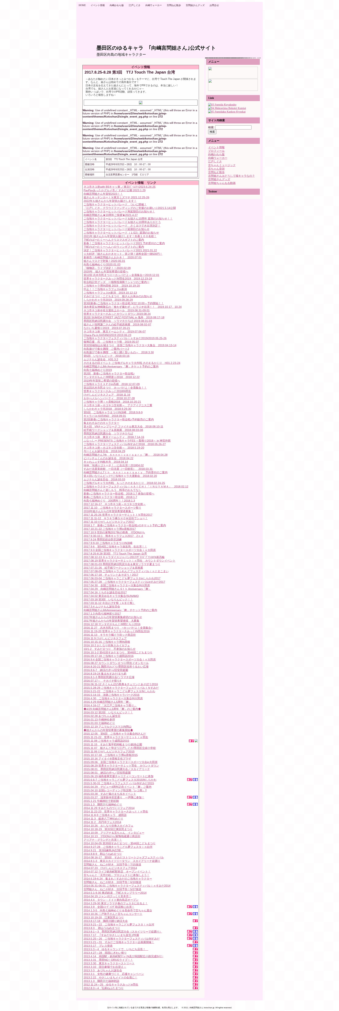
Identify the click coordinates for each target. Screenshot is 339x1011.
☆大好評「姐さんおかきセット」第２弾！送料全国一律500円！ (123, 253)
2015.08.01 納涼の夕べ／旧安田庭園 (107, 772)
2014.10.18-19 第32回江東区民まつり (108, 829)
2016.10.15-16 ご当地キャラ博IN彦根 (107, 641)
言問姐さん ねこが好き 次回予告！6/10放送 (112, 882)
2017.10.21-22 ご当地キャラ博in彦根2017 (110, 528)
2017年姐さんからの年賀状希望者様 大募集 (111, 620)
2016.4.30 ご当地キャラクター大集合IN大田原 (113, 698)
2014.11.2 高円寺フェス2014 (102, 822)
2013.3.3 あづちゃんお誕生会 (103, 970)
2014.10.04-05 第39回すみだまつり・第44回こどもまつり (120, 843)
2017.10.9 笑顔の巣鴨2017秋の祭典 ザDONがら (114, 532)
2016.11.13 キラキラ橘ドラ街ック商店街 (110, 634)
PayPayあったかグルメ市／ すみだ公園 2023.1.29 (115, 190)
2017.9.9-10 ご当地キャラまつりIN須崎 (108, 543)
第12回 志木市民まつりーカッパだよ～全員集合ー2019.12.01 (121, 275)
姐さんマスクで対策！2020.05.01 (104, 260)
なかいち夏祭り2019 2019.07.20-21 (107, 328)
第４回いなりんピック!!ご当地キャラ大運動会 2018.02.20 (120, 475)
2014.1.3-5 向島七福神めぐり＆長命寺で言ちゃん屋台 (118, 910)
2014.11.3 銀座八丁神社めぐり (103, 818)
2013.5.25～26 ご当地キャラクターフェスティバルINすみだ (122, 938)
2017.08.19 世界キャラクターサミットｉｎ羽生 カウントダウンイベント (129, 560)
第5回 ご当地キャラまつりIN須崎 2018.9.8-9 (113, 412)
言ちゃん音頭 (216, 168)
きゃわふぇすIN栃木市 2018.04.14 (106, 461)
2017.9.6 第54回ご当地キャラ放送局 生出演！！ (115, 546)
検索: (211, 127)
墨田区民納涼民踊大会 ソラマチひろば (108, 433)
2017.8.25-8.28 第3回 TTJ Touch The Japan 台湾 (115, 553)
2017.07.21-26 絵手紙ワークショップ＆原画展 (113, 567)
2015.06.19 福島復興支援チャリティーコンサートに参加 (118, 776)
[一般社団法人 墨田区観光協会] (227, 111)
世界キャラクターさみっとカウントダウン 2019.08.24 (117, 313)
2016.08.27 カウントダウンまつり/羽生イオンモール (116, 663)
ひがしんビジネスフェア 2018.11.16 (107, 394)
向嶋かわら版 (216, 154)
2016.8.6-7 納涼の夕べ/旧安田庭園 (106, 670)
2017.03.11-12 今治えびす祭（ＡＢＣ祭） (109, 603)
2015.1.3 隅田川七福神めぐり (103, 804)
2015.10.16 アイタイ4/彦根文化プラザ (107, 758)
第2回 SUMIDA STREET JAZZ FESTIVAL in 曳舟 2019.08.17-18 (124, 317)
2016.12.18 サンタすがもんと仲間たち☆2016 (112, 624)
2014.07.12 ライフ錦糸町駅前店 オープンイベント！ (117, 871)
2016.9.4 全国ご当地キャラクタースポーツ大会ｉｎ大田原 (120, 659)
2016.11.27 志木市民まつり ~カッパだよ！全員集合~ (118, 627)
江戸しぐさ (215, 161)
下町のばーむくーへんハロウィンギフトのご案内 (114, 246)
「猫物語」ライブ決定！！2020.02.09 (107, 268)
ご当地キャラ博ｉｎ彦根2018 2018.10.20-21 (112, 401)
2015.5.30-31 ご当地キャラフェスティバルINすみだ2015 (119, 783)
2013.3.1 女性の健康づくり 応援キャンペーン (114, 973)
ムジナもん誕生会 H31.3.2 (101, 359)
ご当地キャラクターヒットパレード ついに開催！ (115, 204)
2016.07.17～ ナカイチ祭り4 (102, 680)
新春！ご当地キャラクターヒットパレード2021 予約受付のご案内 (124, 243)
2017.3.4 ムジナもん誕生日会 (102, 606)
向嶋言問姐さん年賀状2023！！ (103, 193)
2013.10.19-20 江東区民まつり (104, 917)
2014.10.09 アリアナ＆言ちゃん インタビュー (114, 832)
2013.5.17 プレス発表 (98, 945)
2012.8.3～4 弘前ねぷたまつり (104, 988)
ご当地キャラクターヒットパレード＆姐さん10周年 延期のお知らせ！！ (128, 218)
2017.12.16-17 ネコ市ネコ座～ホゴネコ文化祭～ (115, 504)
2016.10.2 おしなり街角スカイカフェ (107, 645)
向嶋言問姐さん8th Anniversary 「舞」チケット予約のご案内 (121, 366)
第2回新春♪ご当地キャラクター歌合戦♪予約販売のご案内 (119, 419)
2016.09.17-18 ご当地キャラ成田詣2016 (109, 656)
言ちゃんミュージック (222, 165)
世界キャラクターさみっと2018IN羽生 (107, 391)
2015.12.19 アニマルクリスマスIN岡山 (107, 726)
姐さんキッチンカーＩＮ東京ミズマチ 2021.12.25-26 (116, 197)
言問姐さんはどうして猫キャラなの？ (231, 175)
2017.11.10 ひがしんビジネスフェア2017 (109, 521)
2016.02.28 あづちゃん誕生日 (102, 716)
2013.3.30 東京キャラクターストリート (109, 963)
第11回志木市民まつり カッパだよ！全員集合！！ (115, 387)
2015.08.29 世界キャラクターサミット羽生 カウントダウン (121, 765)
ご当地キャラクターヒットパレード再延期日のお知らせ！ (119, 211)
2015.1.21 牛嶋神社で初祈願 (101, 800)
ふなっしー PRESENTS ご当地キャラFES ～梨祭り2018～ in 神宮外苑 (127, 440)
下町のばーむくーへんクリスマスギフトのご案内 (114, 239)
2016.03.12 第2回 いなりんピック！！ (108, 712)
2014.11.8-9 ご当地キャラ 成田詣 (105, 815)
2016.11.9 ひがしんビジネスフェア (105, 638)
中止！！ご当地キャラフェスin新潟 (105, 289)
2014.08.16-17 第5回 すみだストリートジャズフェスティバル (124, 857)
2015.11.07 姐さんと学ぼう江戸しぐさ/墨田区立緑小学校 (120, 748)
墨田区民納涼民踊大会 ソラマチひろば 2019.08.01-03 (118, 320)
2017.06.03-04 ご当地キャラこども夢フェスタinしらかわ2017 (122, 578)
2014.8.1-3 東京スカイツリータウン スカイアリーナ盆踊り (122, 861)
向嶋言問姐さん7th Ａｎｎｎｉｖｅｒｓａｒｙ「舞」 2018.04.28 (126, 454)
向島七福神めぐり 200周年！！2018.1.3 (109, 500)
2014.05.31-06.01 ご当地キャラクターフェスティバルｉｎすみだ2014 (127, 885)
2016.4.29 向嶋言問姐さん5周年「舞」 (107, 701)
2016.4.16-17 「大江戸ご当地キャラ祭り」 (110, 705)
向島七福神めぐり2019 (98, 370)
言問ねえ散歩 (216, 172)
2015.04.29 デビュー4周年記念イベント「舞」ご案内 (117, 786)
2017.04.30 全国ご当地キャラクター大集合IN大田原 (117, 585)
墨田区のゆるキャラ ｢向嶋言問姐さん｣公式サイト (156, 48)
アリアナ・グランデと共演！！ (103, 839)
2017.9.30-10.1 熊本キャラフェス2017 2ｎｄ (113, 535)
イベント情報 (216, 147)
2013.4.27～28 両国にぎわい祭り (105, 952)
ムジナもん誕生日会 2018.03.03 (104, 479)
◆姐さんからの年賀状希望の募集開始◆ (108, 730)
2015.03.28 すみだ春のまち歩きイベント (110, 793)
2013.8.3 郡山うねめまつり (102, 928)
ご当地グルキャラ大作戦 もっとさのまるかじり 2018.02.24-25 (124, 483)
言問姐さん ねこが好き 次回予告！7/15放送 (112, 864)
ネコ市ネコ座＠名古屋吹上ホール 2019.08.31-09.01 (117, 310)
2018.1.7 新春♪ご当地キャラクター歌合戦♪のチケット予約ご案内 (125, 525)
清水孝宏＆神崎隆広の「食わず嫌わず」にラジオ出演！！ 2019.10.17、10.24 (133, 306)
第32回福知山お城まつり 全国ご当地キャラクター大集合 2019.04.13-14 (130, 345)
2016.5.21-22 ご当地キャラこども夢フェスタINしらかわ (119, 691)
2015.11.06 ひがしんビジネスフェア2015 (109, 751)
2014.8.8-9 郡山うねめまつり (103, 853)
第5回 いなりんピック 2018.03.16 (106, 355)
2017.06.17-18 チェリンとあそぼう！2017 (111, 574)
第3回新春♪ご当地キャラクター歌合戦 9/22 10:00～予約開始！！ (124, 303)
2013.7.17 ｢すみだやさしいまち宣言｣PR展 (111, 935)
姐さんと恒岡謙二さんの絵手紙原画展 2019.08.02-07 (117, 324)
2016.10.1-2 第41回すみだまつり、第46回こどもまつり (118, 652)
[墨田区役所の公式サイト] (222, 104)
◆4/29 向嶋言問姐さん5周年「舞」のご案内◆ (112, 708)
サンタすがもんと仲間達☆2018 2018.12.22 (112, 377)
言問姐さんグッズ (219, 179)
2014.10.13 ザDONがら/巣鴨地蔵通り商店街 (112, 836)
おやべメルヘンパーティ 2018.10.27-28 (109, 398)
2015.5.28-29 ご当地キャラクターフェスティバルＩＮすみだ (121, 687)
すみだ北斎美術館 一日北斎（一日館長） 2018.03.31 (118, 468)
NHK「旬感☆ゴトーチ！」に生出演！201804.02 (114, 465)
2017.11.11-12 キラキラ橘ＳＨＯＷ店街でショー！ (116, 518)
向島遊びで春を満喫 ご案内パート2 (106, 348)
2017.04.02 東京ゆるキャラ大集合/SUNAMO (111, 595)
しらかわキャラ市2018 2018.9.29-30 (107, 408)
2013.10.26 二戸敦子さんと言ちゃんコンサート (113, 913)
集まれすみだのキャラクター (101, 422)
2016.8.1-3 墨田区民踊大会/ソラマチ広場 (109, 677)
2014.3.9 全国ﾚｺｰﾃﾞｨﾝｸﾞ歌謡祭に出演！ (109, 906)
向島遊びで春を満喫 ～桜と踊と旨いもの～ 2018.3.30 (119, 352)
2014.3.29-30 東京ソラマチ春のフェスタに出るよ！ (116, 903)
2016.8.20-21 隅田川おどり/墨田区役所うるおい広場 (116, 666)
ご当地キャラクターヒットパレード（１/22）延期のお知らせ (121, 232)
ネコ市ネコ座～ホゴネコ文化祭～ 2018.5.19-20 (114, 447)
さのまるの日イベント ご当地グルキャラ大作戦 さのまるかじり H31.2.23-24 (132, 362)
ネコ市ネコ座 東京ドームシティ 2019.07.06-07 (115, 331)
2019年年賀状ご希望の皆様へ (102, 380)
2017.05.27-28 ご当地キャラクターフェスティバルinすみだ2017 (124, 581)
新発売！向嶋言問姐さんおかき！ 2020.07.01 (113, 257)
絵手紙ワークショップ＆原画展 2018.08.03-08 (113, 430)
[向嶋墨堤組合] (227, 108)
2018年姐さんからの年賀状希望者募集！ (109, 511)
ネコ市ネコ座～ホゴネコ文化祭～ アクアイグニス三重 (118, 405)
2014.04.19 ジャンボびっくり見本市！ (107, 896)
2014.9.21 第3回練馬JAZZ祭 (104, 850)
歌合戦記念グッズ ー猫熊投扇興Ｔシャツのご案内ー (116, 282)
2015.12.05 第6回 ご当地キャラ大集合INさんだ (115, 733)
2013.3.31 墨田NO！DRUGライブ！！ (108, 959)
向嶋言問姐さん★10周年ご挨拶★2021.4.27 (111, 215)
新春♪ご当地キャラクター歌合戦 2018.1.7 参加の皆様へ (119, 493)
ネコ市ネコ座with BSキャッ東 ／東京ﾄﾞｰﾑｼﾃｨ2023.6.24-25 (120, 186)
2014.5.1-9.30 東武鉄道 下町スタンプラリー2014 (115, 892)
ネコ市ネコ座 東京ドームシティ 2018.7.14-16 (114, 437)
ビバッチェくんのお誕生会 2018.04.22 (108, 458)
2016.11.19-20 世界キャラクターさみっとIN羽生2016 (117, 631)
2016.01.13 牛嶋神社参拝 (99, 719)
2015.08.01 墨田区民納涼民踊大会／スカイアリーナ (117, 769)
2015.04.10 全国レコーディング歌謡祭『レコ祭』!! (115, 790)
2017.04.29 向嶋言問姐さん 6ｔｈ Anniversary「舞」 (117, 588)
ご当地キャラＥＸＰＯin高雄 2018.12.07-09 (112, 384)
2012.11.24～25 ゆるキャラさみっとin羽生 (111, 984)
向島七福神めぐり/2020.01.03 (102, 264)
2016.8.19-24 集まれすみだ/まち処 (105, 673)
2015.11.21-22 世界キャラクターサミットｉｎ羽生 (116, 737)
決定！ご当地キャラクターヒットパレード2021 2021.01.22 (120, 250)
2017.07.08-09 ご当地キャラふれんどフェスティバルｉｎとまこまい (126, 571)
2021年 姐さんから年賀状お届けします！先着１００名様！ (120, 236)
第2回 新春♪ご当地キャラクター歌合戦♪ (109, 373)
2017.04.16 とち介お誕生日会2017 (105, 592)
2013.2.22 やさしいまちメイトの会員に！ (110, 977)
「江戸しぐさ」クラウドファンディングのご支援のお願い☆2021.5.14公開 (130, 207)
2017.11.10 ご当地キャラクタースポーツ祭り (112, 507)
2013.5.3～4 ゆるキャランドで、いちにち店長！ (116, 949)
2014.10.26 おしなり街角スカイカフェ (108, 825)
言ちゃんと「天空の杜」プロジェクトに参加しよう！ (116, 875)
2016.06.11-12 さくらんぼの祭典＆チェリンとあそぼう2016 (121, 684)
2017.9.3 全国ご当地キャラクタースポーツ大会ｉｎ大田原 (120, 550)
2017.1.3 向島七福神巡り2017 (102, 613)
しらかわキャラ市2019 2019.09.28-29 (108, 299)
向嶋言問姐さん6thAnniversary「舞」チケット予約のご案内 (120, 610)
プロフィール (216, 150)
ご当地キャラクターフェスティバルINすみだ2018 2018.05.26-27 (125, 444)
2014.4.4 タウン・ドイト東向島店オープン (111, 899)
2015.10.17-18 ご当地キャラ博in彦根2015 (111, 755)
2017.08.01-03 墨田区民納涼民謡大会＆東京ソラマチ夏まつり (122, 564)
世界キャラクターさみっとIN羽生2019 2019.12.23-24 (118, 278)
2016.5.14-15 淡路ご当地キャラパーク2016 (111, 694)
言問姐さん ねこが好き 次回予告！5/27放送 (112, 889)
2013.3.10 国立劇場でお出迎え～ (105, 966)
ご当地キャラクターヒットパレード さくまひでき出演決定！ (122, 225)
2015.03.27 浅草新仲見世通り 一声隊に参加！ (114, 797)
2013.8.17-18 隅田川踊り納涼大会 (106, 921)
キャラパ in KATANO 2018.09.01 (105, 415)
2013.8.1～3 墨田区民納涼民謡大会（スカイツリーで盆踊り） (123, 931)
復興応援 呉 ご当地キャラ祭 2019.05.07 (111, 341)
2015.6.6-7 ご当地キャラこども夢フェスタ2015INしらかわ (120, 779)
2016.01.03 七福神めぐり (99, 723)
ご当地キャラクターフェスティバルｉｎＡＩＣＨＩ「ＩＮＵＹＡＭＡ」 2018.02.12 (136, 486)
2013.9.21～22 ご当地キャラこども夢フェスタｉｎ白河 (119, 924)
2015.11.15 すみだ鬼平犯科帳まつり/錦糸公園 (113, 744)
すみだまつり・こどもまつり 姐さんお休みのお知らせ (118, 296)
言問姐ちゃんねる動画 (222, 183)
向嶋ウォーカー (217, 158)
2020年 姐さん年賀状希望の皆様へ (106, 271)
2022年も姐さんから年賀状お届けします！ (110, 200)
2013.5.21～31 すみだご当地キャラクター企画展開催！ (119, 942)
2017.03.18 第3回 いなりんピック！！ (108, 599)
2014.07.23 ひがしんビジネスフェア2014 (110, 868)
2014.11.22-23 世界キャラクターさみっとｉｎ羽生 (116, 811)
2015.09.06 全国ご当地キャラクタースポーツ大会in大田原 (121, 762)
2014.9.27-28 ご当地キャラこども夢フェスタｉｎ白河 (118, 846)
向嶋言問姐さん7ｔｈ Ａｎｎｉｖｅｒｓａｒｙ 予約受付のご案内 (126, 472)
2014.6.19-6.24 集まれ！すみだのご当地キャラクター (118, 878)
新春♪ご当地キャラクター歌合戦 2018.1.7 (110, 497)
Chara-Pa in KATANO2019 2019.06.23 (107, 335)
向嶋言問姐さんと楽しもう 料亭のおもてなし (112, 490)
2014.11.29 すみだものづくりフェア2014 (109, 808)
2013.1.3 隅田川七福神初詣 (101, 981)
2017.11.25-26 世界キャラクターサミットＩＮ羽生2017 (118, 514)
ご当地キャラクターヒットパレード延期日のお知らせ (116, 229)
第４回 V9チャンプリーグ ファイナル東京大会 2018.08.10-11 (123, 426)
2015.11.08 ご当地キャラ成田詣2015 (106, 740)
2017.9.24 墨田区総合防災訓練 (103, 539)
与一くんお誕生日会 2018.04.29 (104, 451)
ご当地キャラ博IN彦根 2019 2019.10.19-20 (112, 285)
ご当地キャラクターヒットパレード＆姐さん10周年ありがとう (122, 222)
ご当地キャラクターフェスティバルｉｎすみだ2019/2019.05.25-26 (125, 338)
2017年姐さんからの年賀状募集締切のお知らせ (113, 617)
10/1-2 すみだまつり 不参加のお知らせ (110, 648)
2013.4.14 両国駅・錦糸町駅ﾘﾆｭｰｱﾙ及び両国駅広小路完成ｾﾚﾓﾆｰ (123, 956)
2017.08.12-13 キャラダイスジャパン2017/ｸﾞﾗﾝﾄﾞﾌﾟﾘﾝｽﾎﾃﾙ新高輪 (124, 557)
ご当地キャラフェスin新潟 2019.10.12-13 (110, 292)
